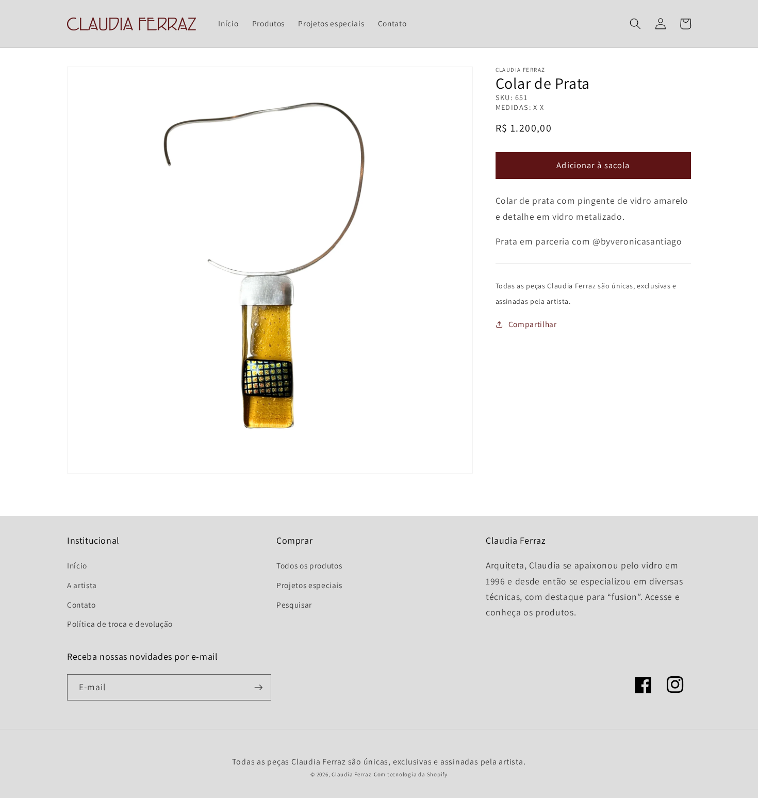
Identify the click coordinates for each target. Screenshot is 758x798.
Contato (81, 604)
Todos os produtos (309, 565)
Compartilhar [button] (532, 324)
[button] (635, 23)
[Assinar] (258, 687)
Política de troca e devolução (120, 623)
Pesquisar (294, 604)
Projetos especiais (309, 585)
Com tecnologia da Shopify (411, 774)
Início (77, 565)
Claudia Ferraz (352, 774)
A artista (82, 585)
